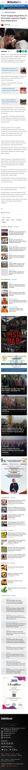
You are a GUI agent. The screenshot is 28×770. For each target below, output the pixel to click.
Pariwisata (5, 386)
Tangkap (4, 222)
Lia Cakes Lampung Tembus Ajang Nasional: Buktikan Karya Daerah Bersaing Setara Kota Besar (17, 556)
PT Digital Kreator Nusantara (10, 766)
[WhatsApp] (23, 51)
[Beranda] (1, 5)
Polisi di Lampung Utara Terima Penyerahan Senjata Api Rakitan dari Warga (17, 286)
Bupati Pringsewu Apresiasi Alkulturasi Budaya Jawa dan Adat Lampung (13, 450)
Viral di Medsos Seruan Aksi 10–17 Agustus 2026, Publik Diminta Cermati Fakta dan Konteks (15, 617)
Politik (11, 5)
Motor (8, 219)
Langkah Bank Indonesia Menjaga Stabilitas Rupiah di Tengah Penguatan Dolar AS (16, 541)
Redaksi (6, 24)
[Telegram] (26, 51)
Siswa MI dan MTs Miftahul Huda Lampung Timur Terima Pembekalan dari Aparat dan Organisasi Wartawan (15, 641)
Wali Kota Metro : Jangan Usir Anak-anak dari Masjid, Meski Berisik (16, 273)
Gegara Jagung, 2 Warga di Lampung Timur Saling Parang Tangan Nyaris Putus (9, 101)
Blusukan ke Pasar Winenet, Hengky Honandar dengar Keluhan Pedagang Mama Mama (18, 241)
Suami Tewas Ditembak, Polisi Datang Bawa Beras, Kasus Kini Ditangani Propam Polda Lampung (15, 625)
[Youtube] (9, 743)
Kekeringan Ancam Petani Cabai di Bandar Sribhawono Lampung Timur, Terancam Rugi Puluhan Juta (17, 534)
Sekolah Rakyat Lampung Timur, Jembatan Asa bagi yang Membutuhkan (16, 516)
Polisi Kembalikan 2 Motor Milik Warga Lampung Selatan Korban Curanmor (17, 294)
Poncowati (18, 219)
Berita (5, 5)
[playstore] (13, 750)
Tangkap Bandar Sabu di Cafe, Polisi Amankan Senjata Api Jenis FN (10, 69)
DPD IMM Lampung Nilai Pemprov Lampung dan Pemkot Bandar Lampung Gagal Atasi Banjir (17, 233)
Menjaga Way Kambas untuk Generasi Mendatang (14, 410)
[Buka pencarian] (2, 2)
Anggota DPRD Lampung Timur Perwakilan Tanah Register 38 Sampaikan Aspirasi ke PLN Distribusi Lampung (17, 265)
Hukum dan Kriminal (19, 5)
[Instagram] (7, 743)
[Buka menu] (25, 2)
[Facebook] (18, 51)
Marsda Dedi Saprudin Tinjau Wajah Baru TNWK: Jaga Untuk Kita (13, 389)
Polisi (12, 219)
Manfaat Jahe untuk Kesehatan (16, 567)
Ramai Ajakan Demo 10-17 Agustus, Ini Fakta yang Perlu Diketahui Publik (16, 648)
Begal (3, 219)
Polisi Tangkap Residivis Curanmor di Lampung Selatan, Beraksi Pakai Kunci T (18, 302)
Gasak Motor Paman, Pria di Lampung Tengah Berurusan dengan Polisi (16, 310)
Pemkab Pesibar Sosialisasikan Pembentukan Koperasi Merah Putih (17, 257)
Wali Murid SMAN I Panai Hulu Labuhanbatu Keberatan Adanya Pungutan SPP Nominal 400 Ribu (14, 602)
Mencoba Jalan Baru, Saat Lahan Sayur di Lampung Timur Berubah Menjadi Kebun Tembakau (16, 549)
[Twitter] (20, 51)
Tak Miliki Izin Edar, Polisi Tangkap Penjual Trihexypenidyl (10, 89)
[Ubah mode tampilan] (4, 2)
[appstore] (5, 750)
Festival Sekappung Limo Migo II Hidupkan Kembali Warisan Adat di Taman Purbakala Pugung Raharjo (13, 429)
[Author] (2, 25)
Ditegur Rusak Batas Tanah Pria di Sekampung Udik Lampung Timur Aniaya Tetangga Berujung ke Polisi (17, 249)
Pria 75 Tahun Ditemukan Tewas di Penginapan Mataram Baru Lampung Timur (15, 656)
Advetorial (11, 270)
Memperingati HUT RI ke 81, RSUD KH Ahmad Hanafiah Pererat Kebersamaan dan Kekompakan (16, 502)
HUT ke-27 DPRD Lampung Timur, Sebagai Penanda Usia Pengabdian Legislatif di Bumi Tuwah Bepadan (17, 509)
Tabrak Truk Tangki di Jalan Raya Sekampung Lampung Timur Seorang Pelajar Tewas (15, 633)
